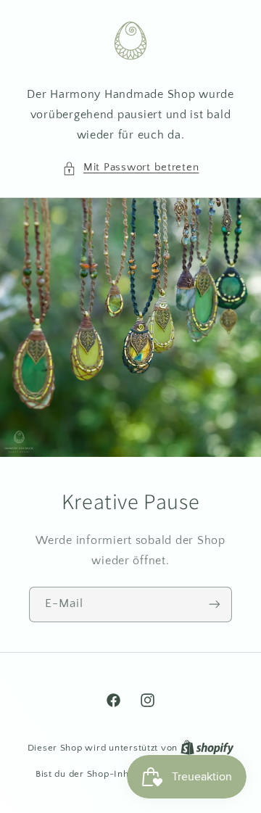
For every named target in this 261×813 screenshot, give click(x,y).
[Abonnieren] (214, 604)
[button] (130, 168)
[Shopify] (207, 748)
